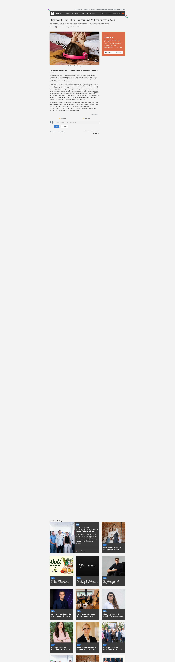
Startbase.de (79, 9)
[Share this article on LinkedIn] (93, 133)
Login (56, 126)
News (92, 9)
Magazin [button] (59, 13)
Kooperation (61, 131)
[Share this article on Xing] (98, 133)
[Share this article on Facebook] (96, 133)
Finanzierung (53, 131)
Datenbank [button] (68, 13)
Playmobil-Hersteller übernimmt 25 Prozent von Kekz (110, 9)
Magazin (86, 9)
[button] (123, 13)
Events (77, 13)
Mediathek (85, 13)
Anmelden (64, 126)
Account (92, 13)
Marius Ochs (61, 27)
